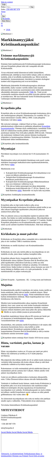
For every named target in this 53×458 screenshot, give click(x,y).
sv (2, 23)
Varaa (3, 12)
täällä (26, 333)
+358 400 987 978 (12, 9)
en (2, 25)
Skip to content (7, 2)
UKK (8, 30)
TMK (31, 92)
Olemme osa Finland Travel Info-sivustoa (28, 456)
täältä (19, 120)
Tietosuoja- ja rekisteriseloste (12, 454)
